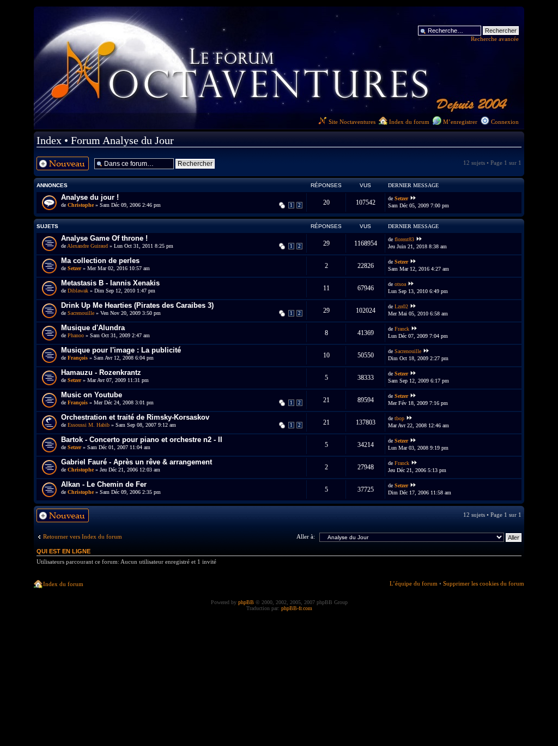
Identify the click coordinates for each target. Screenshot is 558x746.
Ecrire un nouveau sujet (60, 163)
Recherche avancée (495, 38)
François (78, 358)
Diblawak (78, 291)
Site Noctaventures (352, 121)
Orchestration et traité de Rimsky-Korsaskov (135, 417)
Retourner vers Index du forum (82, 536)
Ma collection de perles (100, 260)
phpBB (246, 602)
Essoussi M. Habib (89, 425)
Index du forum (409, 121)
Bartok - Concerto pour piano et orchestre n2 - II (141, 439)
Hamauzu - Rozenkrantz (101, 372)
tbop (399, 418)
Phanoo (76, 335)
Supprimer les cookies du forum (483, 583)
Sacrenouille (81, 313)
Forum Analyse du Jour (122, 140)
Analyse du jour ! (90, 197)
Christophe (81, 205)
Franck (402, 329)
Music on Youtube (91, 395)
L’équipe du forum (414, 583)
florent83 (404, 239)
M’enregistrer (460, 121)
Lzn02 (401, 306)
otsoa (400, 284)
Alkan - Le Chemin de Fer (104, 484)
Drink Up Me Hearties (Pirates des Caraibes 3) (137, 305)
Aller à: (305, 536)
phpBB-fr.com (296, 608)
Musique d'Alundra (93, 328)
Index (49, 140)
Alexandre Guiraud (87, 246)
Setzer (401, 198)
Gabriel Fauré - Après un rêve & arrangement (136, 462)
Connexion (505, 121)
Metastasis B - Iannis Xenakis (110, 283)
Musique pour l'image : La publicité (121, 350)
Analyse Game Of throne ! (104, 238)
